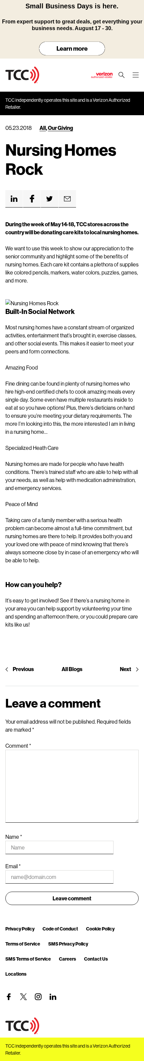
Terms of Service (22, 944)
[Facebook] (8, 996)
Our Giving (60, 128)
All (43, 128)
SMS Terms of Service (28, 959)
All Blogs (72, 669)
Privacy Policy (19, 928)
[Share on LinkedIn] (14, 199)
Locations (15, 974)
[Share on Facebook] (32, 199)
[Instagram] (38, 996)
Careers (67, 959)
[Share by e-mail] (67, 199)
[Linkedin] (53, 996)
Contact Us (96, 959)
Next (125, 669)
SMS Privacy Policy (68, 944)
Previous (23, 669)
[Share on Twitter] (49, 199)
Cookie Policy (100, 928)
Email (13, 866)
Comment (18, 745)
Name (13, 836)
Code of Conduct (60, 928)
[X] (23, 996)
